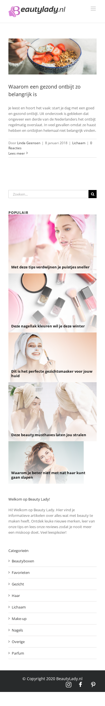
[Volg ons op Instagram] (68, 684)
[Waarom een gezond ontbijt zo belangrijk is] (52, 56)
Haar (16, 595)
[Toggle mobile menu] (94, 9)
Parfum (18, 653)
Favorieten (21, 572)
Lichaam (78, 143)
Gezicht (18, 584)
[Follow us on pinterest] (93, 684)
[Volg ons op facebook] (81, 684)
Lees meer (16, 153)
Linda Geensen (28, 143)
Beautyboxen (23, 561)
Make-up (19, 618)
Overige (18, 641)
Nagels (17, 630)
